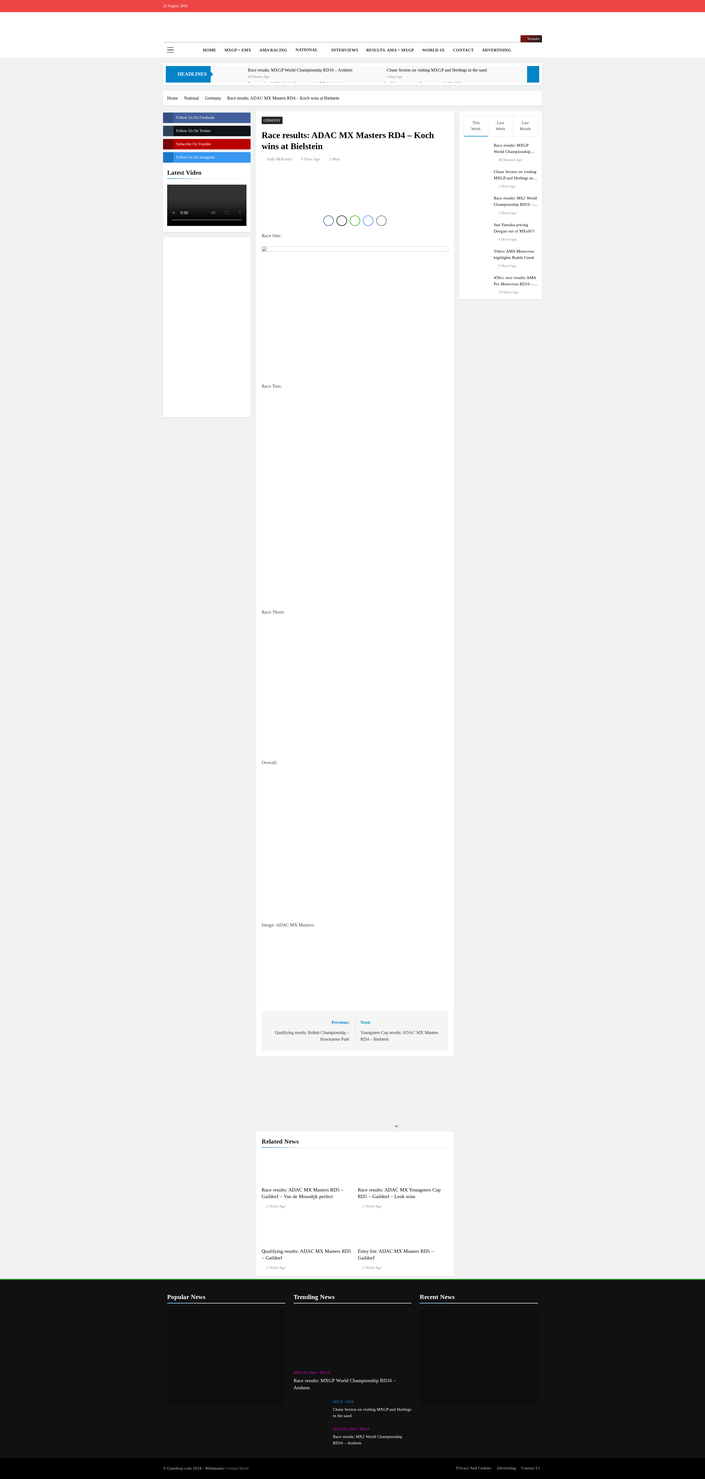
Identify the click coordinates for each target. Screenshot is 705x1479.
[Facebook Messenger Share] (368, 220)
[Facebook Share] (328, 220)
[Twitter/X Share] (342, 220)
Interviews (344, 50)
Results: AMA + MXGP (390, 50)
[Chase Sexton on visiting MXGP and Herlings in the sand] (370, 77)
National (306, 50)
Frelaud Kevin (237, 1468)
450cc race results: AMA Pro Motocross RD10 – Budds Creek (515, 283)
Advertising (496, 50)
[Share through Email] (381, 220)
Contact (463, 50)
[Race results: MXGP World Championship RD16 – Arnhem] (232, 77)
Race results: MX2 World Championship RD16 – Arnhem (515, 204)
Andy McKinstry (280, 159)
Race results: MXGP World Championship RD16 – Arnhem (300, 70)
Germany (272, 120)
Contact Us (530, 1468)
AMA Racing (273, 50)
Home (209, 50)
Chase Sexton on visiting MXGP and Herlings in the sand (437, 70)
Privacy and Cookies (473, 1468)
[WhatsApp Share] (355, 220)
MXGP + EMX (237, 50)
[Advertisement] (206, 326)
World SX (433, 50)
